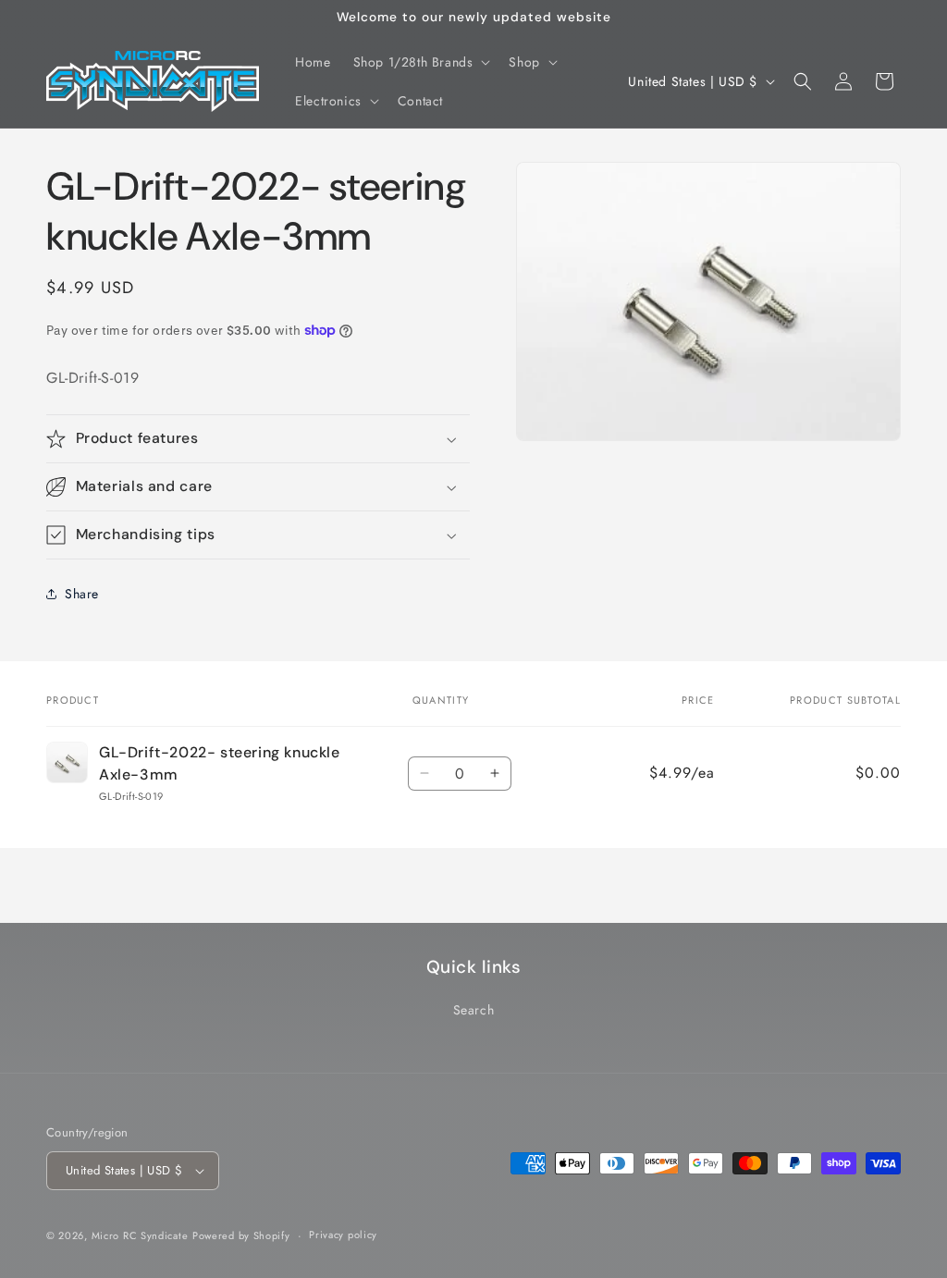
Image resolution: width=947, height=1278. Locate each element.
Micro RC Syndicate (140, 1235)
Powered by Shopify (241, 1235)
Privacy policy (343, 1234)
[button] (420, 62)
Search (474, 1010)
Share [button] (82, 593)
